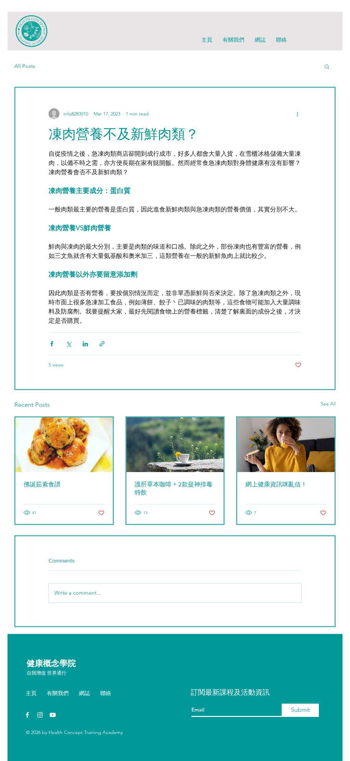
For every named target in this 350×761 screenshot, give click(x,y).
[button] (327, 66)
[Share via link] (102, 344)
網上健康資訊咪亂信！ (276, 484)
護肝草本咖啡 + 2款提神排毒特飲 (174, 488)
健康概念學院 (51, 663)
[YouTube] (52, 715)
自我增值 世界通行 (46, 673)
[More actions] (297, 114)
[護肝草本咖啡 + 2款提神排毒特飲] (175, 444)
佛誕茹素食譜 (42, 484)
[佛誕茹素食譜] (64, 444)
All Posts (24, 66)
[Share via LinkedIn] (85, 344)
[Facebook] (27, 715)
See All (328, 404)
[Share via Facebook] (52, 344)
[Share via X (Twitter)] (68, 344)
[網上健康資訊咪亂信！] (286, 444)
